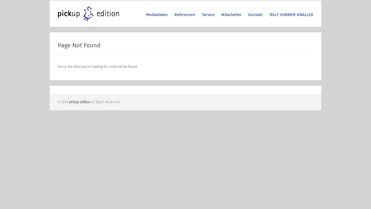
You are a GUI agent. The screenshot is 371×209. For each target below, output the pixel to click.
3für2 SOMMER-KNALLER (291, 14)
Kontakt (255, 14)
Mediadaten (157, 14)
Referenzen (184, 14)
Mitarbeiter (231, 14)
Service (208, 14)
